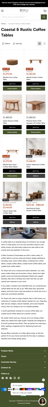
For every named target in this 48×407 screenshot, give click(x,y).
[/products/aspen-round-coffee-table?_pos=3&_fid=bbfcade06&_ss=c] (12, 104)
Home (3, 24)
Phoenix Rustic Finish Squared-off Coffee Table (35, 122)
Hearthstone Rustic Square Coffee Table (33, 209)
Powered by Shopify (24, 403)
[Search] (44, 17)
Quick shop (12, 84)
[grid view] (39, 43)
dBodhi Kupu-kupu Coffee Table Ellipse (10, 166)
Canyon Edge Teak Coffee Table (9, 212)
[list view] (44, 43)
